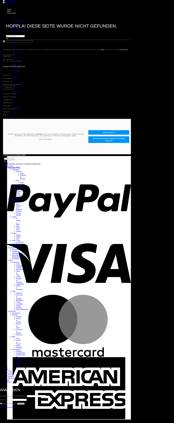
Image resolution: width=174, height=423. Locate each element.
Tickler (18, 302)
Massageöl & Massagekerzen (17, 256)
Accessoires (16, 190)
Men (17, 180)
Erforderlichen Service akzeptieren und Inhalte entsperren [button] (109, 139)
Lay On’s (17, 203)
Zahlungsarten (7, 100)
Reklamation (7, 106)
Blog (5, 367)
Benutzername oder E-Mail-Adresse (13, 396)
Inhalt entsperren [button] (109, 132)
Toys (9, 199)
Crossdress (16, 313)
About (6, 369)
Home (6, 162)
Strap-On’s (18, 228)
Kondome (15, 258)
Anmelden (21, 403)
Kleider (18, 317)
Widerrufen (8, 87)
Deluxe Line (18, 207)
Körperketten (20, 353)
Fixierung (15, 91)
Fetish (10, 260)
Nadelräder (20, 284)
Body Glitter (16, 249)
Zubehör (19, 293)
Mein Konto (6, 75)
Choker (18, 191)
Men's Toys (16, 76)
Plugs (14, 64)
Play (13, 97)
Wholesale (12, 378)
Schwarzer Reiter (14, 168)
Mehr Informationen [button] (45, 139)
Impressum (6, 112)
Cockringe (19, 242)
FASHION (15, 31)
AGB (4, 115)
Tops (22, 173)
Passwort (4, 400)
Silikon (18, 231)
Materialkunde (7, 81)
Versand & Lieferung (9, 96)
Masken (19, 351)
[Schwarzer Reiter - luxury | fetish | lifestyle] (10, 2)
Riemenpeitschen (22, 309)
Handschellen (21, 269)
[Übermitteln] (7, 38)
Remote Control (19, 210)
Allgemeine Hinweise (9, 93)
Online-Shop (124, 49)
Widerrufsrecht (7, 103)
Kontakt (6, 380)
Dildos (14, 58)
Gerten (18, 306)
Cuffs (18, 193)
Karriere (11, 376)
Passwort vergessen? (7, 407)
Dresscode (12, 311)
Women (15, 113)
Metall (18, 235)
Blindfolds (19, 300)
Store (102, 49)
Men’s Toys (16, 240)
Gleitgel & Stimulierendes (17, 252)
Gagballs (19, 266)
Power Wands (18, 214)
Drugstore (15, 70)
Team (10, 371)
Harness (19, 335)
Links (10, 373)
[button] (7, 422)
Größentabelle (7, 78)
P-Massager (19, 245)
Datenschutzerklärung (10, 109)
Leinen (18, 195)
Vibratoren (16, 52)
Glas (17, 226)
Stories (10, 375)
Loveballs (19, 304)
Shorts (18, 346)
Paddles (19, 307)
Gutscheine (16, 197)
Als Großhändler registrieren (12, 84)
